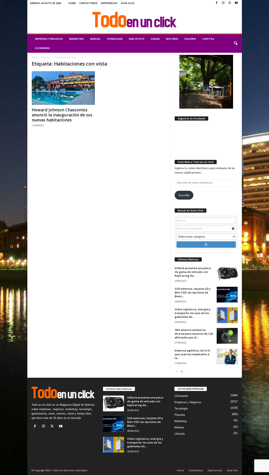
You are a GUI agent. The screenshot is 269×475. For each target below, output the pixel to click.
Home (72, 3)
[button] (235, 43)
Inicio (34, 57)
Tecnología (115, 38)
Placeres (190, 38)
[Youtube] (236, 3)
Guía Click (127, 3)
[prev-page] (177, 371)
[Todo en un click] (134, 19)
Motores (172, 38)
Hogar (155, 38)
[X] (229, 3)
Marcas (95, 38)
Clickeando (42, 48)
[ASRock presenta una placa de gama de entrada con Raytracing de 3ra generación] (227, 274)
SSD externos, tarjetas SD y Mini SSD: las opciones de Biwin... (193, 292)
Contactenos (88, 3)
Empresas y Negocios (49, 38)
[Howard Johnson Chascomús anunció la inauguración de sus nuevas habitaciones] (63, 88)
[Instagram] (223, 3)
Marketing (76, 38)
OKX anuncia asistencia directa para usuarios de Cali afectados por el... (194, 333)
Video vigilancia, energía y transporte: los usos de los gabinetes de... (193, 313)
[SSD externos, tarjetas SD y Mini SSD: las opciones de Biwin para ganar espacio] (227, 295)
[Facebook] (216, 3)
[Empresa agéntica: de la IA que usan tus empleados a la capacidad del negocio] (227, 356)
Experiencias (109, 3)
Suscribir (184, 195)
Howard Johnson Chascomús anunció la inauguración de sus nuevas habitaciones (62, 115)
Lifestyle (208, 38)
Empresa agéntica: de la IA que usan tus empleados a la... (192, 354)
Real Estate (136, 38)
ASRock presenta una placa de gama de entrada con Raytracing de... (193, 272)
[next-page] (182, 371)
